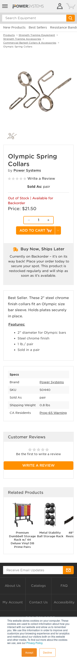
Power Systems (27, 170)
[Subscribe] (68, 570)
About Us (13, 586)
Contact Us (38, 602)
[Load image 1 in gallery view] (11, 136)
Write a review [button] (38, 465)
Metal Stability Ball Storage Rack (50, 534)
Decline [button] (47, 652)
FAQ (64, 586)
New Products (14, 27)
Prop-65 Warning (53, 413)
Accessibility (64, 602)
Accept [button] (29, 652)
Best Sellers (38, 27)
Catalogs (38, 586)
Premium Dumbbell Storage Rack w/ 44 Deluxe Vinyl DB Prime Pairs (22, 540)
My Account (13, 602)
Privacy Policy (34, 643)
